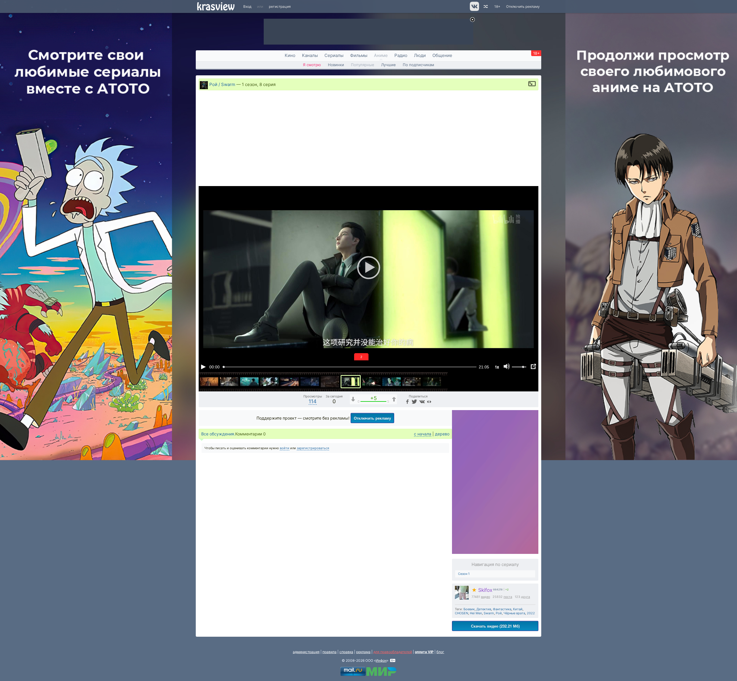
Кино (290, 55)
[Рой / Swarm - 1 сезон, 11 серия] (412, 381)
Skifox (482, 590)
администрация (306, 652)
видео (485, 597)
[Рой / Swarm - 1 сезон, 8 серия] (351, 381)
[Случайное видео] (485, 6)
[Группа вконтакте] (474, 9)
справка (346, 652)
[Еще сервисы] (429, 401)
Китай (518, 609)
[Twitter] (414, 401)
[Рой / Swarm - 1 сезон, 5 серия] (290, 381)
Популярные (362, 64)
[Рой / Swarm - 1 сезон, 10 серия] (391, 381)
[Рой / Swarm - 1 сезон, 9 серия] (371, 381)
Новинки (336, 64)
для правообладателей (392, 652)
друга (525, 597)
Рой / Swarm (222, 84)
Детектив (483, 609)
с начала (422, 433)
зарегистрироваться (313, 448)
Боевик (469, 609)
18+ (497, 6)
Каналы (310, 55)
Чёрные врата (514, 613)
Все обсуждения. (218, 433)
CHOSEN (461, 613)
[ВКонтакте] (421, 401)
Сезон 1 (464, 574)
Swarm (489, 613)
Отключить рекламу (523, 6)
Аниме (381, 55)
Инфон (381, 660)
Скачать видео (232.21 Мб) (495, 626)
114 (313, 401)
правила (329, 652)
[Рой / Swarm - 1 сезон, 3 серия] (249, 381)
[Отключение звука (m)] (506, 366)
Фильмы (358, 55)
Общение (442, 55)
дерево (442, 433)
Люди (420, 55)
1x (497, 367)
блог (440, 652)
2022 (531, 613)
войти (284, 448)
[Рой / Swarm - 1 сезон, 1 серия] (209, 381)
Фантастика (502, 609)
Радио (400, 55)
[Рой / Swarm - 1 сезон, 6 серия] (310, 381)
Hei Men (476, 613)
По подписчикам (418, 64)
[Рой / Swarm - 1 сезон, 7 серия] (330, 381)
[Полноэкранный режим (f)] (533, 366)
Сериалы (333, 55)
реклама (363, 652)
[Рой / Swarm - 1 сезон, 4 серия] (269, 381)
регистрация (280, 6)
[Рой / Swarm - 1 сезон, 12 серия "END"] (432, 381)
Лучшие (388, 64)
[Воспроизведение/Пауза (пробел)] (203, 366)
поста (508, 597)
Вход (247, 6)
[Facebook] (406, 401)
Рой (499, 613)
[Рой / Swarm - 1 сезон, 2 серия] (229, 381)
